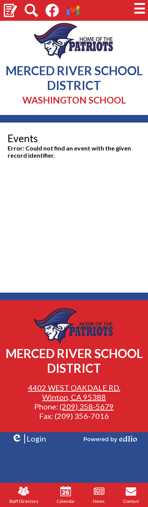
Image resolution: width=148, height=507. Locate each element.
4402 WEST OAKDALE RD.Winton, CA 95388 (74, 392)
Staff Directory (23, 501)
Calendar (66, 501)
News (99, 501)
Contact (131, 501)
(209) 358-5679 (87, 406)
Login (28, 438)
